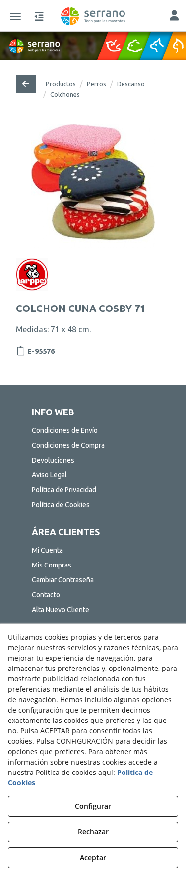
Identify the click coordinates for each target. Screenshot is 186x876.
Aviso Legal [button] (49, 475)
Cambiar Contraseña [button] (63, 580)
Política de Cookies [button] (61, 505)
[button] (93, 16)
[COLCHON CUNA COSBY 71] (93, 186)
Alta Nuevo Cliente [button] (60, 610)
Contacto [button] (46, 595)
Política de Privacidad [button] (64, 490)
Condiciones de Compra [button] (68, 445)
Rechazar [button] (93, 831)
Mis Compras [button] (51, 565)
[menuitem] (93, 430)
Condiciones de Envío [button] (65, 430)
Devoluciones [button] (53, 460)
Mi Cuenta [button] (47, 550)
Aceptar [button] (93, 857)
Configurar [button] (93, 806)
